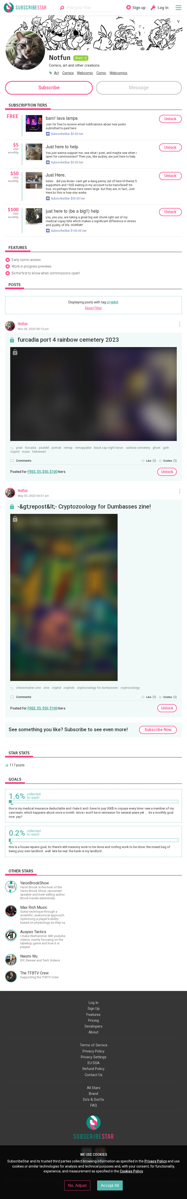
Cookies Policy (131, 1171)
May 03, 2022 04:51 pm (33, 495)
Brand (93, 1093)
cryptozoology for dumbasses (97, 687)
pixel (19, 448)
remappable (83, 448)
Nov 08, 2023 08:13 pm (33, 329)
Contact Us (94, 1075)
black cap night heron (108, 448)
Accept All (110, 1185)
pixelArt (44, 448)
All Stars (93, 1088)
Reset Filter (93, 308)
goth (166, 448)
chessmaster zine (28, 687)
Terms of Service (93, 1045)
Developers (94, 1026)
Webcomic (85, 73)
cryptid (112, 302)
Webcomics (118, 73)
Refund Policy (93, 1069)
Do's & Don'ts (93, 1099)
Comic (101, 73)
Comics (68, 73)
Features (93, 1014)
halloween (39, 451)
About (93, 1032)
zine (46, 687)
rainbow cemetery (138, 448)
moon (26, 451)
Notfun (23, 323)
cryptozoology (130, 687)
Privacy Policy (93, 1051)
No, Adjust (77, 1185)
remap (68, 448)
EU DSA (94, 1063)
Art (56, 73)
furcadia (30, 448)
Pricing (93, 1020)
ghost (156, 448)
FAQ (93, 1105)
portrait (56, 448)
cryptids (69, 687)
